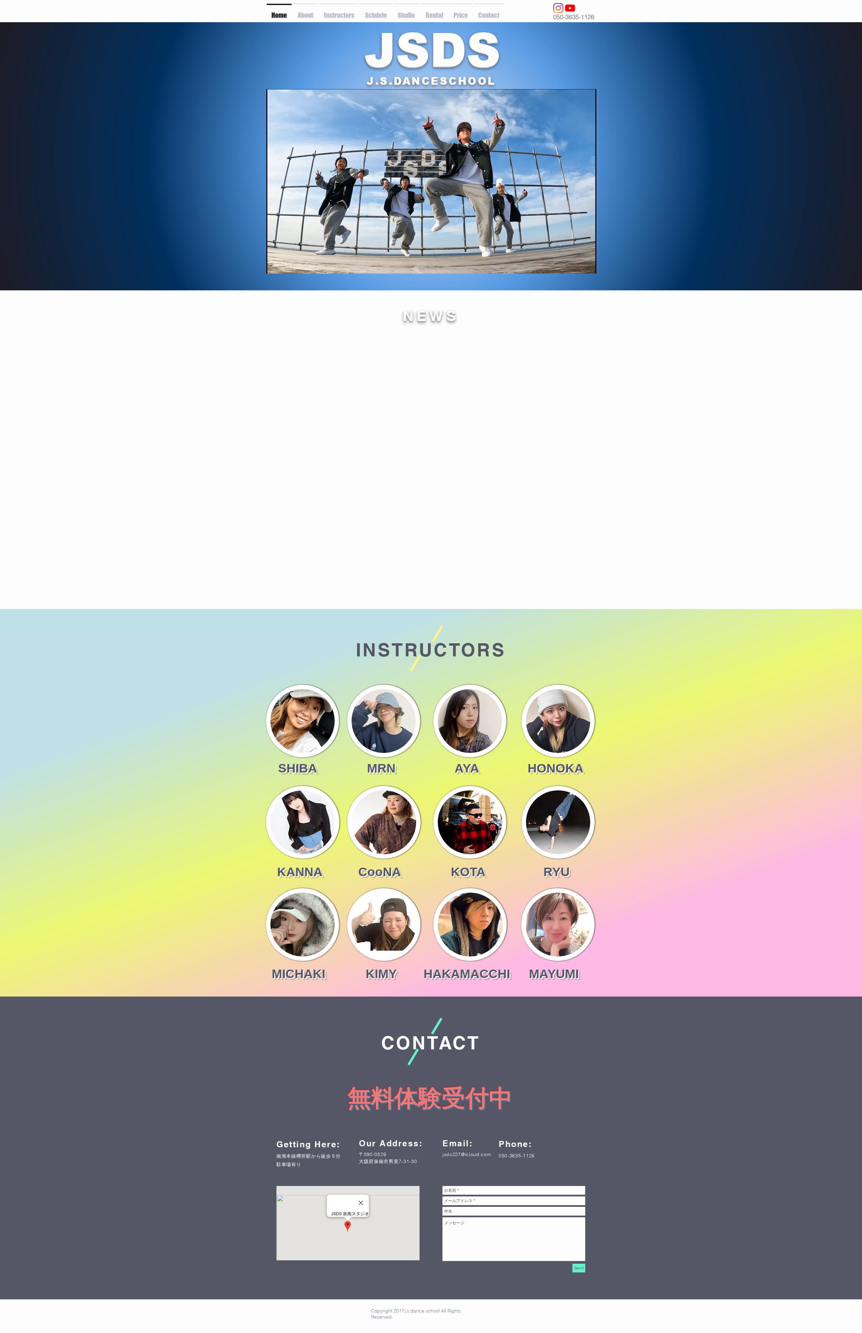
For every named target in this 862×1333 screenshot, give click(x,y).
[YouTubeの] (570, 8)
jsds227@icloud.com (466, 1154)
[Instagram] (558, 8)
